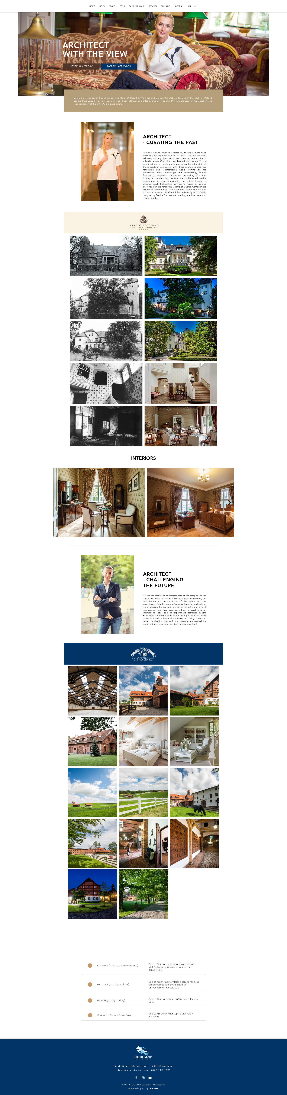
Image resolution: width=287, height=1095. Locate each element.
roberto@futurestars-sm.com (132, 1070)
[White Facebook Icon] (136, 1078)
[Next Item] (229, 503)
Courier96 (153, 1088)
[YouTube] (150, 1078)
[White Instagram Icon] (143, 1078)
